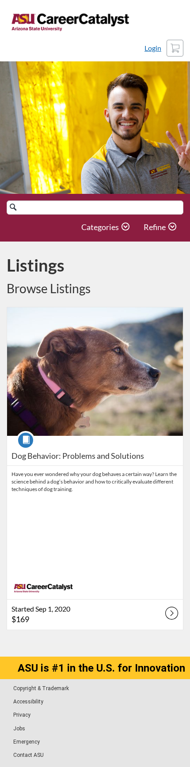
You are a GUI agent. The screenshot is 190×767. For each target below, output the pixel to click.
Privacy (21, 715)
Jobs (19, 728)
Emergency (26, 742)
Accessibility (28, 702)
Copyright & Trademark (41, 688)
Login (152, 48)
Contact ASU (28, 755)
